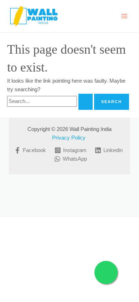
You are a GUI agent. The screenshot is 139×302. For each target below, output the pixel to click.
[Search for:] (50, 101)
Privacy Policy (69, 138)
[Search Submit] (85, 102)
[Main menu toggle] (124, 16)
